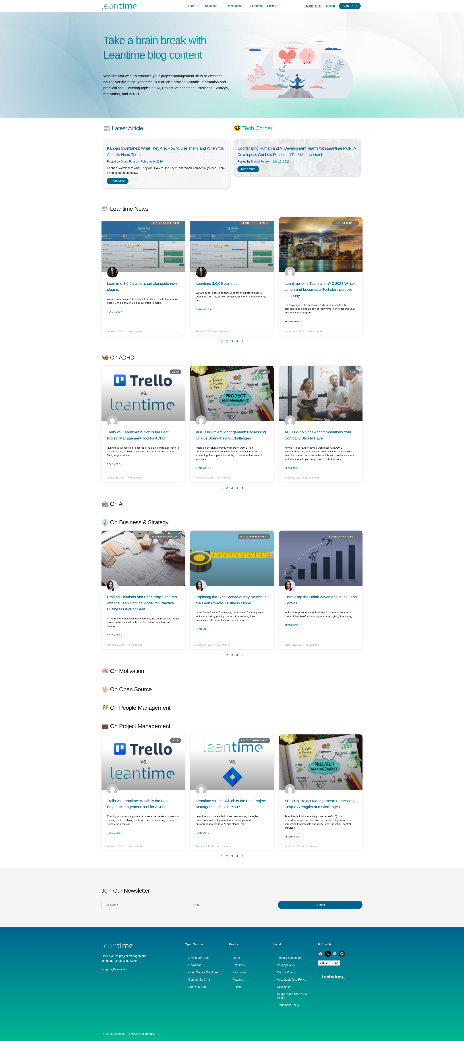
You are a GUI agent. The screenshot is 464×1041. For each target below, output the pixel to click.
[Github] (342, 954)
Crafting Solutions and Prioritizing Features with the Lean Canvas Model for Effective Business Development (142, 603)
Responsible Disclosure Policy (292, 996)
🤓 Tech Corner (253, 128)
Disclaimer (284, 986)
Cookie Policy (286, 972)
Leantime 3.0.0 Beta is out (217, 283)
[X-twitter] (328, 954)
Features (238, 979)
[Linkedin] (335, 954)
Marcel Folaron (260, 161)
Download (195, 965)
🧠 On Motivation (123, 671)
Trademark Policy (288, 1005)
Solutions (239, 965)
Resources (239, 972)
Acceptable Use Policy (291, 979)
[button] (193, 6)
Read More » (114, 312)
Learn (236, 957)
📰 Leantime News (125, 209)
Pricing (237, 986)
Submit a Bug (197, 986)
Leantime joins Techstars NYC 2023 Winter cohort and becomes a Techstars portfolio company (320, 289)
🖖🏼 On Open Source (127, 689)
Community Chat (199, 979)
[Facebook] (321, 954)
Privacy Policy (286, 965)
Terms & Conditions (289, 957)
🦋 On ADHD (118, 357)
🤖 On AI (113, 504)
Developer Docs (198, 957)
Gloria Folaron (130, 161)
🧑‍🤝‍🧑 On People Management (136, 708)
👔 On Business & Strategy (135, 522)
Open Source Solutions (203, 972)
